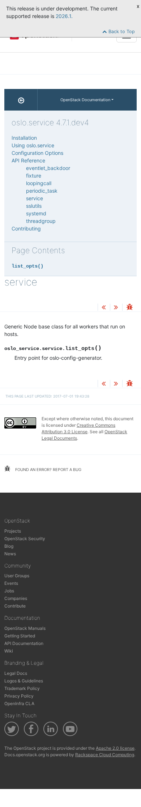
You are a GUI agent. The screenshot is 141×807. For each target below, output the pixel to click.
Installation (24, 138)
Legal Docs (15, 673)
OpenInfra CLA (19, 703)
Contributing (26, 228)
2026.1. (64, 16)
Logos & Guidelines (23, 680)
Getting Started (19, 635)
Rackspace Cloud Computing (104, 754)
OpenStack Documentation (85, 99)
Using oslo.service (33, 145)
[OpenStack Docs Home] (21, 100)
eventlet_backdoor (48, 168)
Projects (12, 531)
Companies (15, 598)
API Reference (28, 160)
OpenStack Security (24, 538)
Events (11, 583)
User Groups (16, 575)
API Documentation (23, 643)
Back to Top (121, 31)
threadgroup (41, 221)
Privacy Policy (19, 696)
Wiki (8, 651)
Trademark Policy (22, 688)
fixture (33, 175)
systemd (36, 213)
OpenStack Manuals (25, 628)
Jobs (9, 590)
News (10, 553)
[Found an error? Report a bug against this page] (129, 308)
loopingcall (38, 183)
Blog (8, 546)
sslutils (34, 206)
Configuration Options (37, 153)
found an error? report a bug (47, 469)
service (34, 198)
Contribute (15, 606)
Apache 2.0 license (115, 748)
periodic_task (41, 191)
